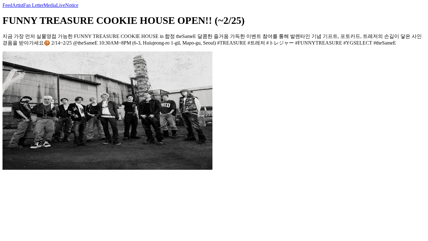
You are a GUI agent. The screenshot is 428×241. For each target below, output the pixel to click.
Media (50, 5)
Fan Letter (33, 5)
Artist (17, 5)
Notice (71, 5)
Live (60, 5)
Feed (7, 5)
